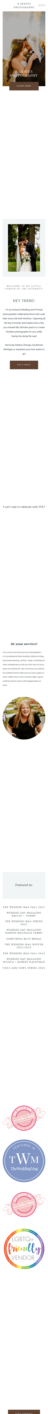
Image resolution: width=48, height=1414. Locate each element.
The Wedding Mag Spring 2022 (24, 923)
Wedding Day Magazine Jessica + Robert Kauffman (24, 961)
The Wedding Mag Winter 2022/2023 (24, 946)
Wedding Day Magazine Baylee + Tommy (24, 914)
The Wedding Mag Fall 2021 (24, 907)
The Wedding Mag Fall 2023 (24, 953)
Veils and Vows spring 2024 (24, 968)
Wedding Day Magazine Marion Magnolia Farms (24, 932)
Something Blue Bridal (24, 939)
